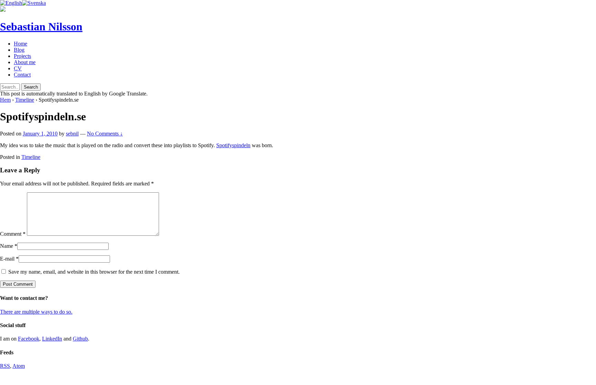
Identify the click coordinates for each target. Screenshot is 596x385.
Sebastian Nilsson (41, 26)
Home (20, 44)
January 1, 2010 (40, 133)
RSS (5, 366)
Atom (18, 366)
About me (25, 62)
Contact (22, 75)
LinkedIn (52, 339)
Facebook (28, 339)
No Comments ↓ (105, 133)
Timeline (24, 100)
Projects (22, 56)
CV (18, 68)
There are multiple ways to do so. (36, 312)
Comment (13, 234)
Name (6, 246)
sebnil (72, 133)
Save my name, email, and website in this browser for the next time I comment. (94, 272)
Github (80, 339)
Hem (5, 100)
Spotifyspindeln (233, 145)
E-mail (7, 259)
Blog (19, 50)
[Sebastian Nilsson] (3, 10)
